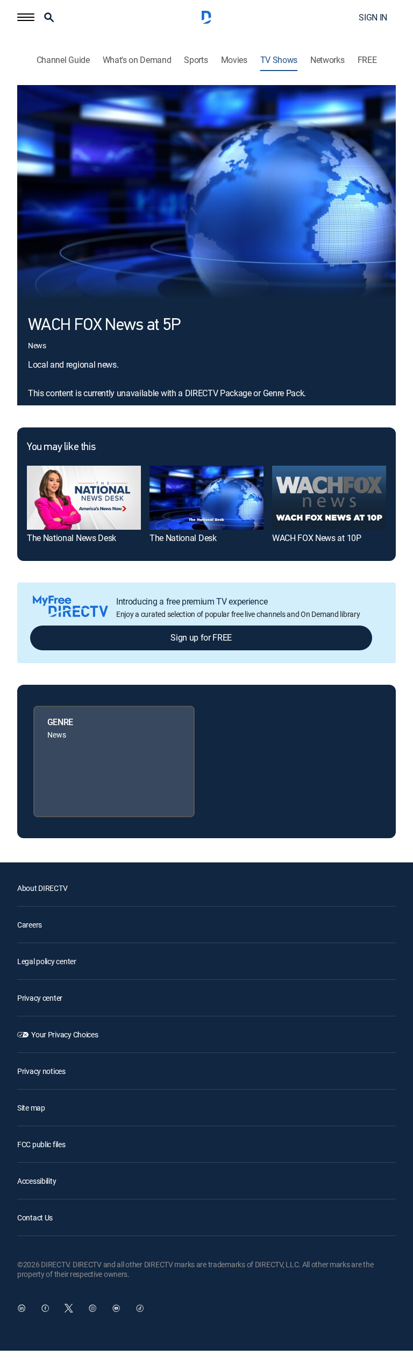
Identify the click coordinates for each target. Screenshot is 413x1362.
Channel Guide (63, 60)
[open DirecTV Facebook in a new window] (45, 1308)
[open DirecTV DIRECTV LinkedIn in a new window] (21, 1308)
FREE (367, 60)
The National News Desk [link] (71, 538)
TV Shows (278, 60)
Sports (196, 60)
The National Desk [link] (183, 538)
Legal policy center (46, 961)
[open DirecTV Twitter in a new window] (69, 1308)
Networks (327, 60)
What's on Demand (137, 60)
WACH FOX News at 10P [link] (316, 538)
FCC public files (41, 1144)
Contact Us (35, 1217)
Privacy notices (41, 1071)
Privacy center (39, 998)
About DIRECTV (42, 888)
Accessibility (36, 1181)
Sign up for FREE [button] (201, 637)
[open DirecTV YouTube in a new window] (116, 1308)
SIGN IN (373, 17)
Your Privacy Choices (64, 1034)
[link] (84, 498)
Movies (234, 60)
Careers (29, 924)
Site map (31, 1108)
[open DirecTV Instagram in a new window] (92, 1308)
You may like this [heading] (61, 447)
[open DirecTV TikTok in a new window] (140, 1308)
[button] (25, 17)
